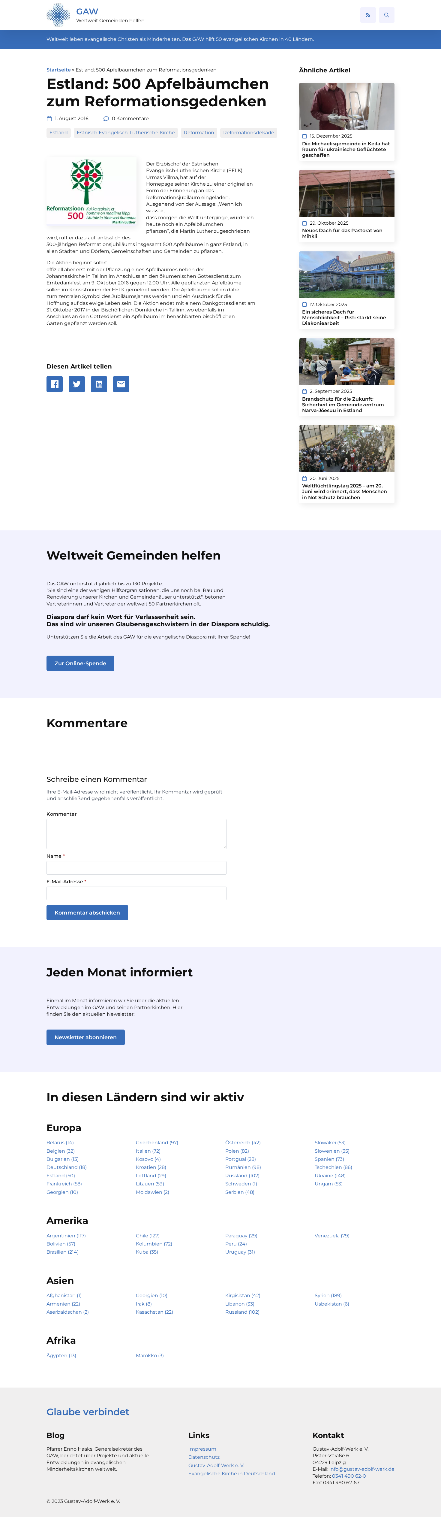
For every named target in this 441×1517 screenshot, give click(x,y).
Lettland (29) (151, 1176)
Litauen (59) (150, 1184)
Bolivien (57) (60, 1244)
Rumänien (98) (243, 1167)
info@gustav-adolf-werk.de (361, 1469)
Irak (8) (144, 1304)
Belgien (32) (60, 1151)
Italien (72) (148, 1151)
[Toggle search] (386, 15)
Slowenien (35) (332, 1151)
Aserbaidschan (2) (67, 1312)
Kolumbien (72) (154, 1244)
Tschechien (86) (333, 1167)
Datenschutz (204, 1457)
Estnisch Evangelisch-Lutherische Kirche (126, 132)
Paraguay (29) (241, 1236)
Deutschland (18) (66, 1167)
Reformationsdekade (248, 132)
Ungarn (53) (329, 1184)
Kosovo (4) (148, 1159)
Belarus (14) (60, 1142)
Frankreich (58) (64, 1184)
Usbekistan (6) (332, 1304)
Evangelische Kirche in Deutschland (231, 1473)
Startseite (58, 70)
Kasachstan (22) (154, 1312)
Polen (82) (237, 1151)
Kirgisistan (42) (242, 1295)
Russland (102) (242, 1176)
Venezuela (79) (332, 1236)
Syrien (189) (328, 1295)
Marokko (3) (150, 1355)
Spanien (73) (329, 1159)
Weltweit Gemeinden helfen (110, 20)
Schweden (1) (241, 1184)
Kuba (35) (147, 1252)
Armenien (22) (63, 1304)
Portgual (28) (240, 1159)
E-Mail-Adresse (66, 881)
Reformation (199, 132)
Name (55, 856)
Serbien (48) (239, 1192)
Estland (59, 132)
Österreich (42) (243, 1142)
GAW (87, 11)
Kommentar (61, 814)
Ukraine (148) (330, 1176)
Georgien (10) (62, 1192)
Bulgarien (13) (62, 1159)
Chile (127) (148, 1236)
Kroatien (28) (151, 1167)
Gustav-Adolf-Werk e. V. (216, 1465)
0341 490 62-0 (349, 1476)
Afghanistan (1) (64, 1295)
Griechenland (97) (157, 1142)
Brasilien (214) (62, 1252)
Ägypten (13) (61, 1355)
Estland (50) (60, 1176)
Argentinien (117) (66, 1236)
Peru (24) (236, 1244)
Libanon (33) (239, 1304)
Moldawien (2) (152, 1192)
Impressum (202, 1449)
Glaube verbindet (87, 1412)
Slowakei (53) (330, 1142)
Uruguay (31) (240, 1252)
